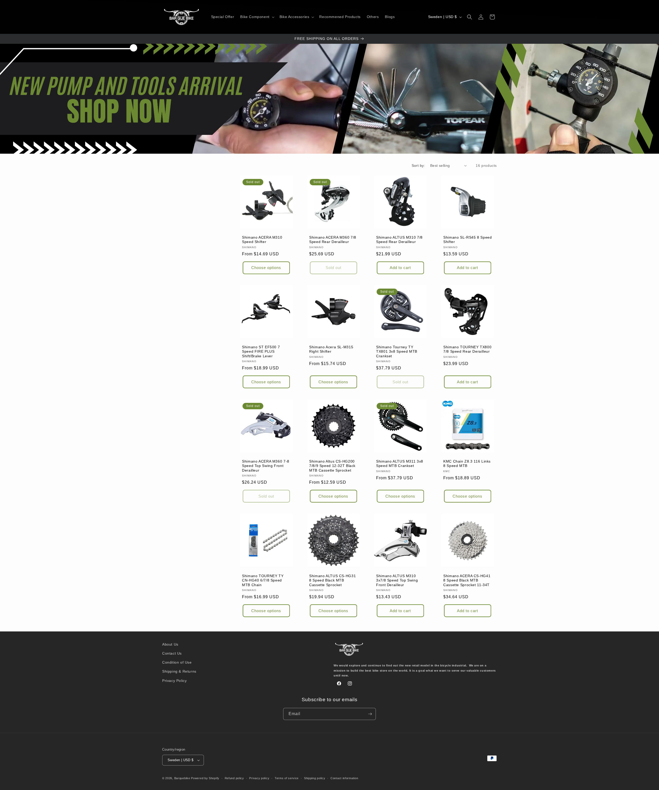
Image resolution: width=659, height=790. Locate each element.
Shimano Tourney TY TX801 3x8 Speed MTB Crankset (396, 351)
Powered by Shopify (205, 778)
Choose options (266, 267)
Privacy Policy (174, 681)
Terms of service (287, 778)
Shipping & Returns (179, 671)
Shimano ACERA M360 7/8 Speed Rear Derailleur (332, 239)
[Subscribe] (370, 714)
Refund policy (234, 778)
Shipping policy (314, 778)
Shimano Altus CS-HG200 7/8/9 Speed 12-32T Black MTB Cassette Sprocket (332, 465)
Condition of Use (177, 662)
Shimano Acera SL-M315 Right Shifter (331, 349)
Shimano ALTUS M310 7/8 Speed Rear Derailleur (399, 239)
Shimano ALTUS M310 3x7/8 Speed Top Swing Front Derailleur (397, 580)
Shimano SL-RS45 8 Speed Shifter (467, 239)
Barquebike (182, 778)
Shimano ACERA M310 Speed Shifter (262, 239)
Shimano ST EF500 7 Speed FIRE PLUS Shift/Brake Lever (261, 351)
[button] (256, 16)
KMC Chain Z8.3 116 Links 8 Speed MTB (467, 463)
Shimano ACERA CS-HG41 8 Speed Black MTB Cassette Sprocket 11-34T (466, 580)
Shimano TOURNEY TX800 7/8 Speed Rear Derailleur (467, 349)
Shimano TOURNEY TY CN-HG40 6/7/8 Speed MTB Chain (262, 580)
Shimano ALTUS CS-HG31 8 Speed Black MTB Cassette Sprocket (332, 580)
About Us (170, 644)
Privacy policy (259, 778)
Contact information (344, 778)
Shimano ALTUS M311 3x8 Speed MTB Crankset (399, 463)
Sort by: (418, 165)
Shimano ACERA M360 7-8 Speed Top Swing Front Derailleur (265, 465)
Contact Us (172, 653)
